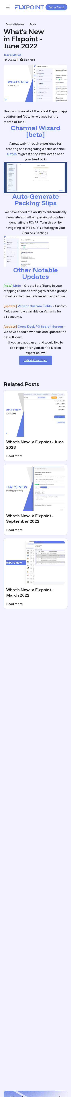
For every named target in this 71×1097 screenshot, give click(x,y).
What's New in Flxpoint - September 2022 (30, 518)
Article (33, 24)
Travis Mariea (12, 55)
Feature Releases (15, 24)
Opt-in (12, 154)
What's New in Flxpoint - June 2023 (35, 444)
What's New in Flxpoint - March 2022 (30, 592)
